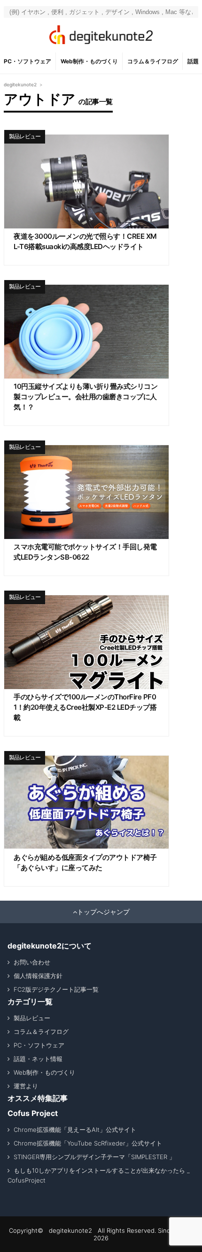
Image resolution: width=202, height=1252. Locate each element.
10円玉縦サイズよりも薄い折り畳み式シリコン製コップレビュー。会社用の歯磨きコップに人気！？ (85, 396)
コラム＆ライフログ (152, 61)
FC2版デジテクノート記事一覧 (56, 989)
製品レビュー (24, 136)
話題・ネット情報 (38, 1058)
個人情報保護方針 (38, 975)
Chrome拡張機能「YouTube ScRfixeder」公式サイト (88, 1143)
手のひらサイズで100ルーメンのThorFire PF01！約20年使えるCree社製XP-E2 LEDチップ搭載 (85, 707)
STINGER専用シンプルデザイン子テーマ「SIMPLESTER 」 (94, 1157)
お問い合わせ (32, 962)
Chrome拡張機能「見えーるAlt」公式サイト (75, 1129)
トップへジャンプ (103, 912)
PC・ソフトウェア (27, 61)
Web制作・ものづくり (89, 61)
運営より (26, 1086)
